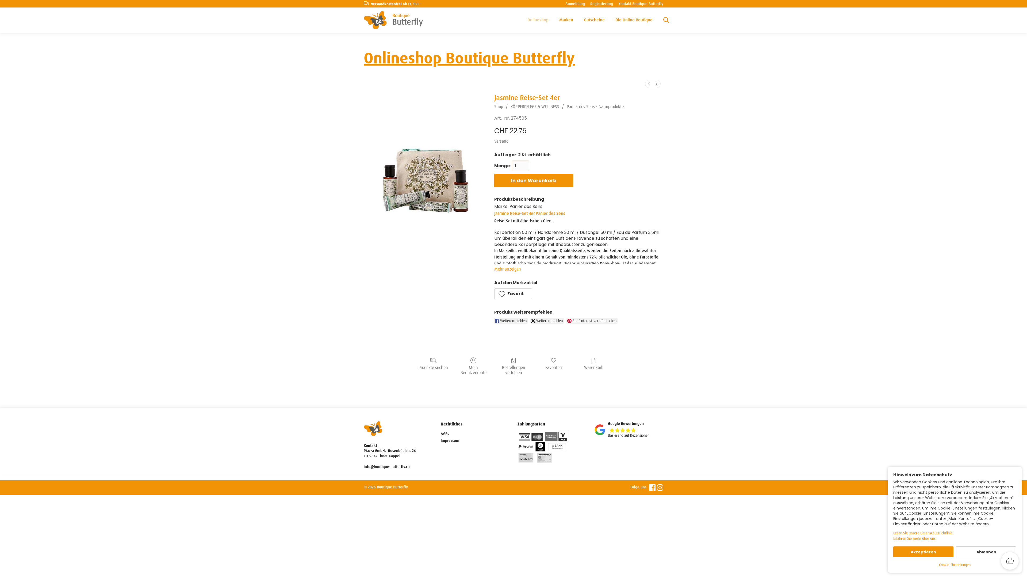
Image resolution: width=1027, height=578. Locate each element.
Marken (566, 20)
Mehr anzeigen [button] (507, 269)
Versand (501, 141)
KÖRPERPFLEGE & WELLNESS (535, 106)
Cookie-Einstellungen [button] (955, 564)
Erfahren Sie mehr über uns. (915, 538)
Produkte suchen (433, 367)
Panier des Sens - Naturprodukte (595, 106)
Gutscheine (594, 20)
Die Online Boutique (634, 20)
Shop (498, 106)
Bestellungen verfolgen (513, 370)
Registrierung (601, 3)
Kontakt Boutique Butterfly (640, 3)
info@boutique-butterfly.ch (387, 466)
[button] (513, 293)
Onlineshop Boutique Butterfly (469, 58)
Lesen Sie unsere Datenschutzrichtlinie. (923, 533)
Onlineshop (538, 20)
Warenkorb (593, 367)
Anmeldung (575, 3)
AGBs (445, 433)
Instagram (660, 487)
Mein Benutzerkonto (473, 370)
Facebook (652, 487)
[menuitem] (649, 84)
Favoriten (553, 367)
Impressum (450, 440)
